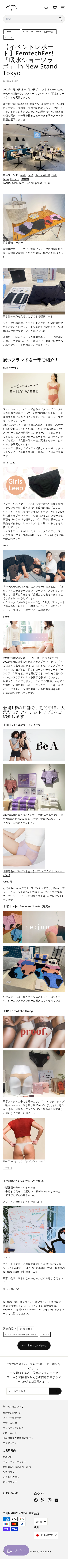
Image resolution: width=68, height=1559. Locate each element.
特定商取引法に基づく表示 (17, 1466)
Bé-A (30, 175)
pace (21, 183)
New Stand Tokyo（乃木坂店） (39, 31)
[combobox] (34, 19)
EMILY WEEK (42, 175)
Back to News (36, 1345)
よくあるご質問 (11, 1477)
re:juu (47, 183)
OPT (14, 183)
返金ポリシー (10, 1481)
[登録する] (55, 1391)
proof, (39, 183)
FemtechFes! (12, 31)
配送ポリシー (10, 1471)
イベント (9, 37)
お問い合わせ (10, 1433)
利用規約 (7, 1456)
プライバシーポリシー (14, 1461)
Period (30, 183)
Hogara (14, 179)
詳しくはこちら (11, 1288)
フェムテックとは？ (13, 1428)
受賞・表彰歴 (10, 1422)
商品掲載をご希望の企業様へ (18, 1437)
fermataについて (12, 1412)
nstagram (46, 1309)
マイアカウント (11, 1443)
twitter (32, 1309)
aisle (23, 175)
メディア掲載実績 (12, 1417)
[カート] (54, 7)
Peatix (6, 1309)
